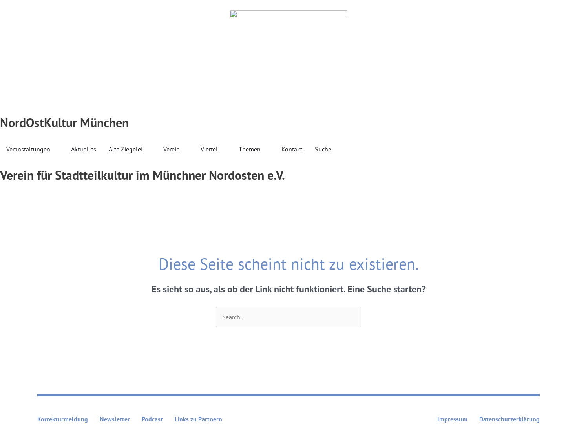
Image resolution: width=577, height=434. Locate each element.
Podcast (152, 419)
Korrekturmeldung (62, 419)
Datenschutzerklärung (509, 419)
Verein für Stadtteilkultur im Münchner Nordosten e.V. (142, 175)
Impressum (452, 419)
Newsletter (115, 419)
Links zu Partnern (198, 419)
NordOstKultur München (64, 122)
